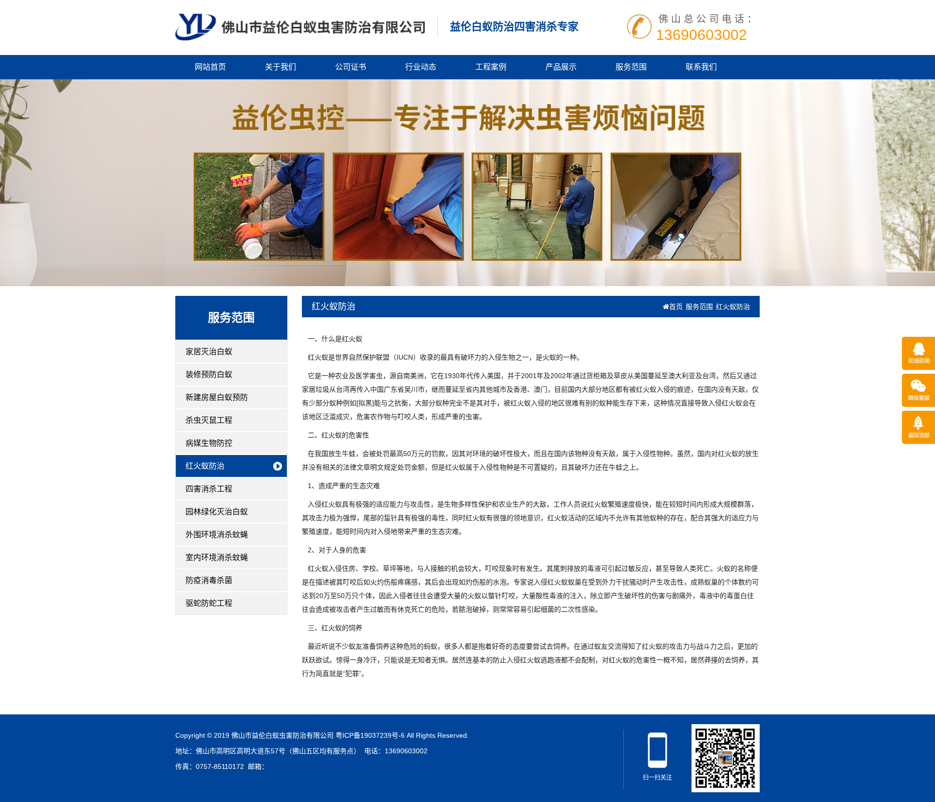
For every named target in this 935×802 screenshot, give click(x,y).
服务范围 (631, 67)
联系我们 (701, 67)
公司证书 (350, 67)
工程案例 (490, 67)
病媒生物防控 (209, 443)
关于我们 (280, 67)
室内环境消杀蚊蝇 (217, 557)
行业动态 (420, 67)
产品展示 (561, 67)
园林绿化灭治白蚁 (217, 512)
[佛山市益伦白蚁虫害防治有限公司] (300, 26)
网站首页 (210, 67)
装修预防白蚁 (209, 374)
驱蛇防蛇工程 (209, 603)
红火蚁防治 (205, 466)
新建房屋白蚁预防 (217, 397)
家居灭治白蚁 (209, 351)
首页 (676, 306)
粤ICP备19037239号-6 (370, 735)
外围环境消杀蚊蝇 (217, 534)
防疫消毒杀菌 (209, 580)
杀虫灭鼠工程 (209, 420)
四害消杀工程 (209, 489)
